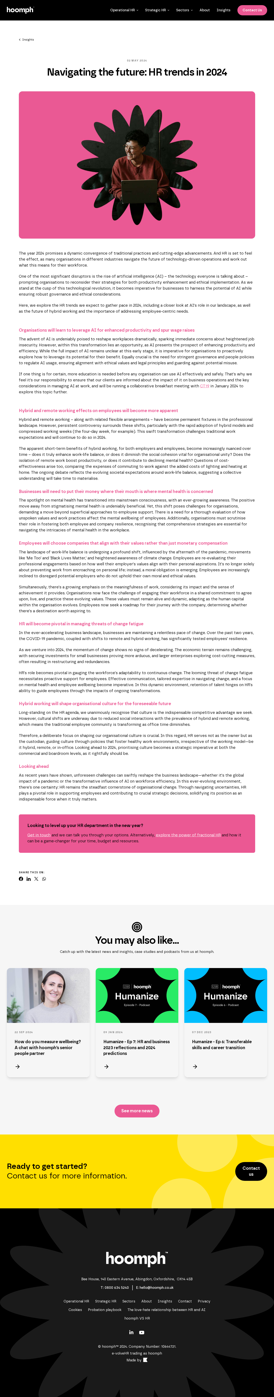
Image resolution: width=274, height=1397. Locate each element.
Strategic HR (155, 10)
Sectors (182, 10)
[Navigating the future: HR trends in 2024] (21, 879)
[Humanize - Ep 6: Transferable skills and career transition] (225, 995)
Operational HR (122, 10)
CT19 (204, 386)
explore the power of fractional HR (188, 835)
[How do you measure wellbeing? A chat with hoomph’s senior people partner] (48, 995)
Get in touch (39, 835)
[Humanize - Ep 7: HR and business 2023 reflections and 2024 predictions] (137, 995)
